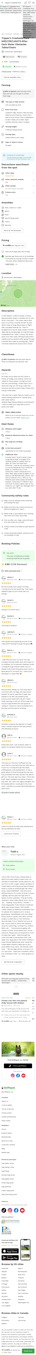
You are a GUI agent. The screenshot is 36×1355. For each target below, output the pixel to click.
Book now (28, 1351)
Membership (6, 1137)
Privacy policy (7, 1113)
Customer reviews (8, 1145)
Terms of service (8, 1109)
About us (5, 1101)
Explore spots (7, 1133)
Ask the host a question (13, 962)
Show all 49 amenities (12, 230)
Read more (25, 418)
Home (4, 1129)
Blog (3, 1149)
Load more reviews (11, 834)
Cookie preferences (9, 1117)
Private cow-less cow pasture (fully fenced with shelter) (14, 1002)
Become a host (7, 1141)
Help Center (6, 1121)
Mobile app (6, 1152)
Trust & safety (7, 1105)
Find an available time (12, 77)
